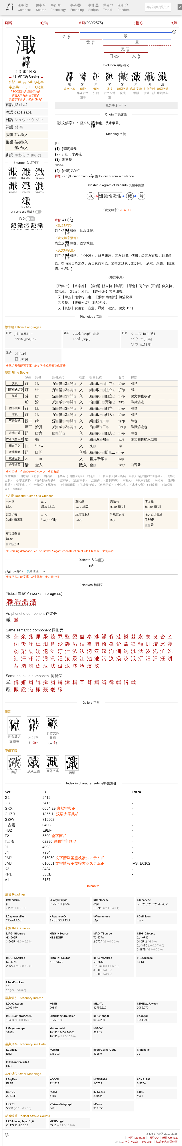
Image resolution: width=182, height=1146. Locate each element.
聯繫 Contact (170, 1137)
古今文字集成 (130, 1141)
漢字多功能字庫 (19, 576)
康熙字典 (32, 91)
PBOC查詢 (17, 91)
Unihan (91, 886)
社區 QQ (153, 1137)
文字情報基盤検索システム (78, 858)
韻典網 (55, 471)
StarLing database (20, 551)
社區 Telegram (136, 1137)
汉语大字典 (18, 95)
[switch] (38, 212)
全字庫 (33, 95)
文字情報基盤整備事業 (51, 365)
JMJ (28, 99)
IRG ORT (147, 1141)
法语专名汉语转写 (167, 1141)
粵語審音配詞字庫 (20, 365)
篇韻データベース (34, 471)
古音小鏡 (53, 576)
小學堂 (13, 471)
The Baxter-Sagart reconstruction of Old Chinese (68, 551)
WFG (127, 210)
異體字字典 (15, 99)
